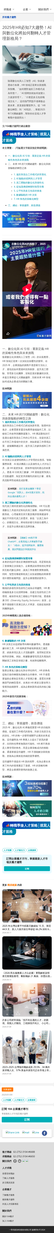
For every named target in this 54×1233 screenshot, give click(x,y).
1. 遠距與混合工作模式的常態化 (30, 174)
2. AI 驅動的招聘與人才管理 (28, 178)
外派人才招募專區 (10, 1204)
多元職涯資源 (8, 1182)
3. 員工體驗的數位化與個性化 (29, 182)
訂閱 (27, 1119)
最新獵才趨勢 (8, 1199)
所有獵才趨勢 (9, 17)
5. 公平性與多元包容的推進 (28, 190)
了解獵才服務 (8, 1195)
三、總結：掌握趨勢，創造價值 (24, 205)
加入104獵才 (8, 1220)
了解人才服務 (8, 1178)
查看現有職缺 (8, 1173)
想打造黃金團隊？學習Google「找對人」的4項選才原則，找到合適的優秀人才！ (26, 492)
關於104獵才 (8, 1216)
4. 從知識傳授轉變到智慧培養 (29, 186)
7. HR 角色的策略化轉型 (26, 198)
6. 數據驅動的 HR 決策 (25, 194)
